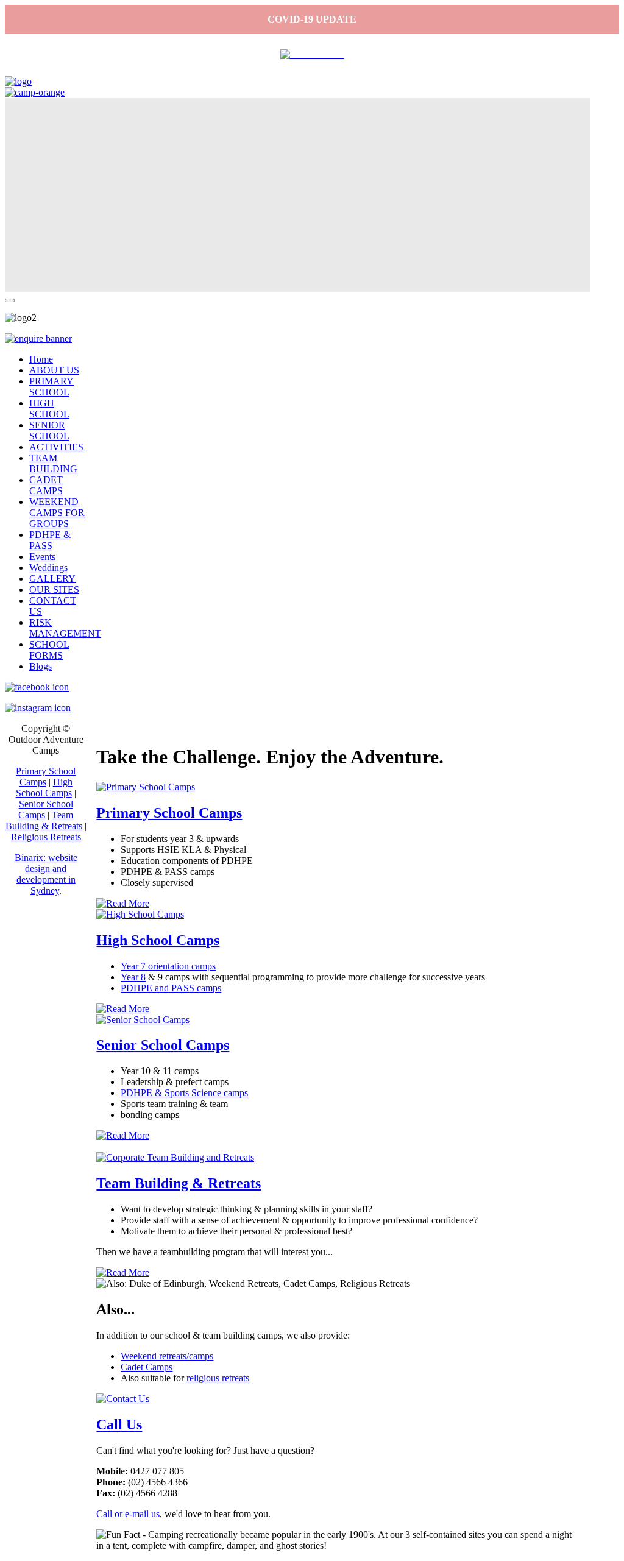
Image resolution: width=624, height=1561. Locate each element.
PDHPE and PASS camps (171, 988)
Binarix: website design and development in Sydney (46, 874)
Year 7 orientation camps (168, 966)
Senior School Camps (162, 1045)
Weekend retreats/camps (167, 1356)
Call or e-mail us (128, 1514)
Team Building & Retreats (178, 1183)
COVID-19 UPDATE (312, 19)
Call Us (119, 1424)
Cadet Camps (146, 1367)
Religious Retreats (46, 837)
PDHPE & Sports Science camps (184, 1093)
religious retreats (217, 1378)
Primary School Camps (169, 813)
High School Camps (157, 940)
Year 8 (133, 977)
